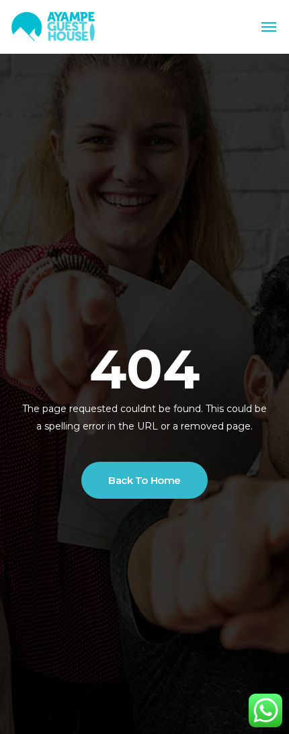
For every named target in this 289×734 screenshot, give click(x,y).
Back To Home (144, 480)
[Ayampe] (54, 27)
